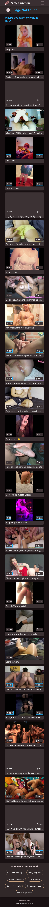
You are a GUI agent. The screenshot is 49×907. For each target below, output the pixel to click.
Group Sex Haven (16, 879)
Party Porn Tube (20, 3)
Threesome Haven (34, 886)
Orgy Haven (35, 879)
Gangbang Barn (35, 872)
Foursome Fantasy (14, 872)
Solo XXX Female (14, 886)
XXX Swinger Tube (24, 892)
